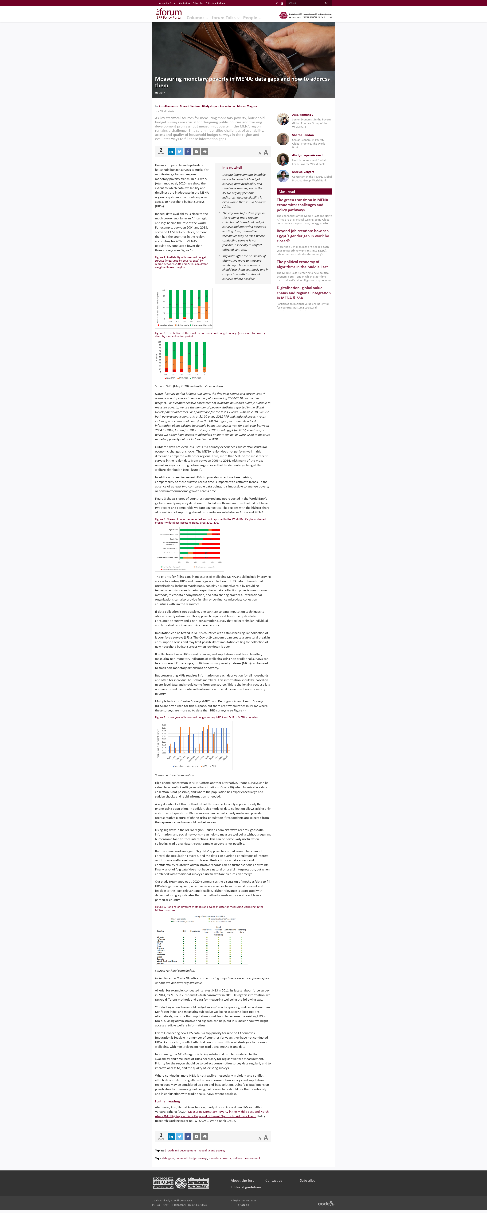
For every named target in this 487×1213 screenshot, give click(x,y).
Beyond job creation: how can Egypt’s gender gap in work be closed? (303, 236)
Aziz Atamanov (169, 106)
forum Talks (224, 18)
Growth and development (180, 1150)
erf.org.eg (243, 1205)
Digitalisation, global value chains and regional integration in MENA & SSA (304, 293)
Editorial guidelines (215, 3)
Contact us (184, 3)
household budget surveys (191, 1158)
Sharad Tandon (190, 106)
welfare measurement (246, 1158)
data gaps (168, 1158)
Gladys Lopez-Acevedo (217, 106)
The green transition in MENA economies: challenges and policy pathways (302, 205)
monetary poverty (220, 1158)
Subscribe (198, 3)
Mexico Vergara (247, 106)
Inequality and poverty (211, 1150)
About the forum (167, 3)
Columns (195, 18)
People (250, 18)
